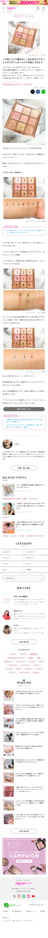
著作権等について (31, 911)
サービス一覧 (6, 920)
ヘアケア (5, 564)
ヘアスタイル (13, 665)
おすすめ (23, 654)
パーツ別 (9, 669)
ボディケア (30, 558)
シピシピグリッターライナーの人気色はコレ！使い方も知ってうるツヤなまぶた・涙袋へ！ (24, 426)
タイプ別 (21, 536)
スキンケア (6, 552)
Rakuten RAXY (11, 9)
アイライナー (40, 536)
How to (5, 517)
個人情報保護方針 (17, 911)
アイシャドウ (27, 84)
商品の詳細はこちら (24, 409)
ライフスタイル (24, 672)
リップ (41, 661)
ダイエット (28, 669)
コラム (4, 569)
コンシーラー (33, 499)
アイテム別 (30, 536)
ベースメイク (30, 552)
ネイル (28, 564)
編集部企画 (33, 654)
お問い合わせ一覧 (17, 920)
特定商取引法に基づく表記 (23, 891)
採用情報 (42, 911)
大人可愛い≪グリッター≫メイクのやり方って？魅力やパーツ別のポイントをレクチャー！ (24, 231)
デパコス (39, 669)
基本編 (30, 658)
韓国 (25, 499)
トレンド (13, 536)
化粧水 (18, 669)
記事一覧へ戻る (24, 468)
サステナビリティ (28, 920)
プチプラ (36, 665)
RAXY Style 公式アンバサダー (12, 84)
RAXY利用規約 (15, 888)
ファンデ (12, 672)
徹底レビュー (8, 661)
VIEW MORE (24, 641)
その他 (28, 569)
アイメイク (13, 82)
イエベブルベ (25, 665)
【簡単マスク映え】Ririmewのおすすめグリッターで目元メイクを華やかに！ (24, 420)
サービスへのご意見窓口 (28, 888)
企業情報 (5, 911)
